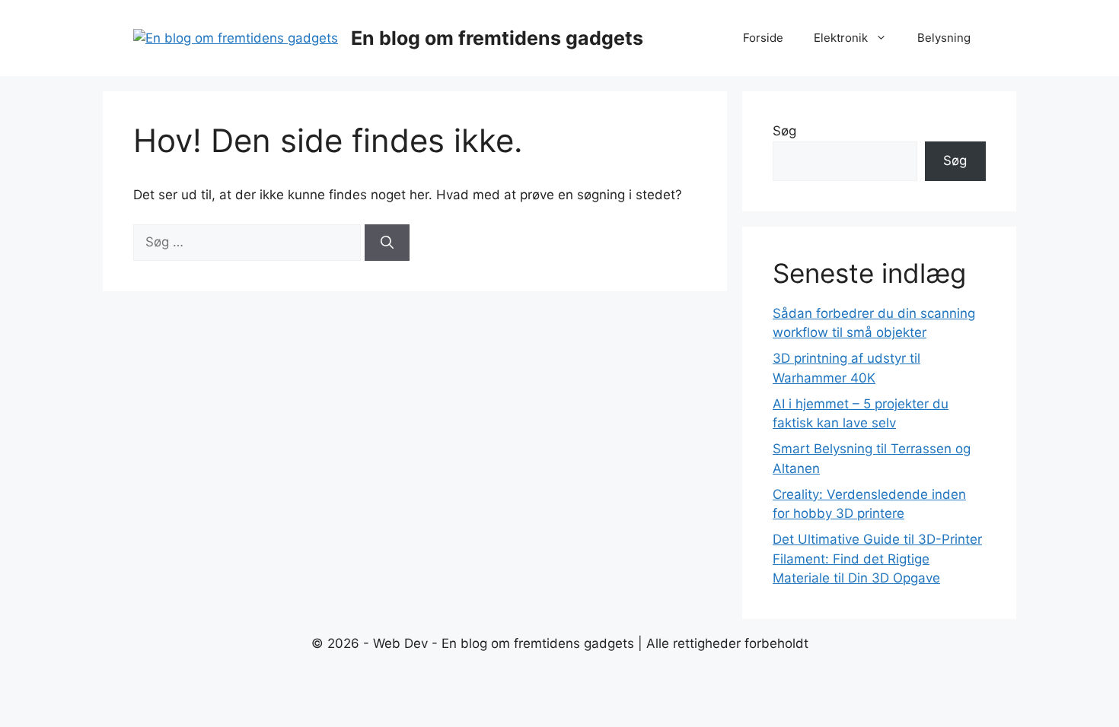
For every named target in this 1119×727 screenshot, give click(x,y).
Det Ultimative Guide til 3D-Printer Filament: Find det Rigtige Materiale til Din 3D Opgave (877, 559)
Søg (784, 130)
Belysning (944, 37)
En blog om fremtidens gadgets (497, 38)
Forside (763, 37)
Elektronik (841, 37)
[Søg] (387, 242)
